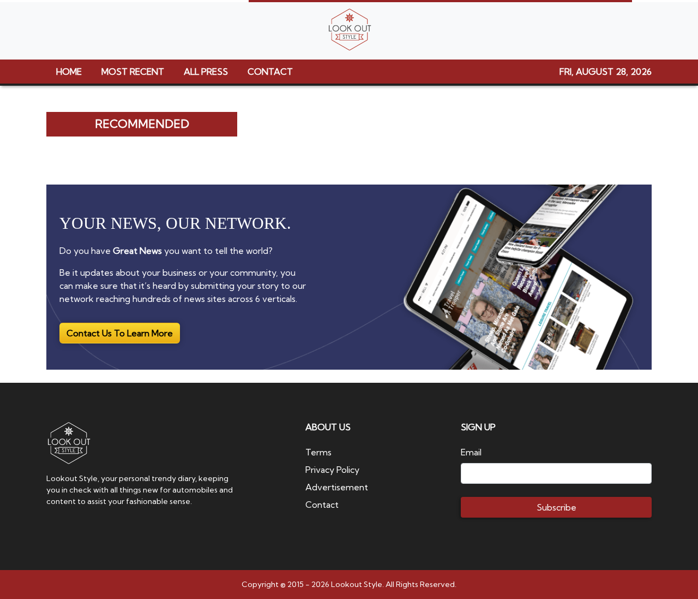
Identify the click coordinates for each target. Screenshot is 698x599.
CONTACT (270, 71)
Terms (318, 452)
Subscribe (556, 507)
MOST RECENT (132, 71)
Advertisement (336, 487)
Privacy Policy (332, 469)
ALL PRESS (206, 71)
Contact (322, 504)
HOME (69, 71)
